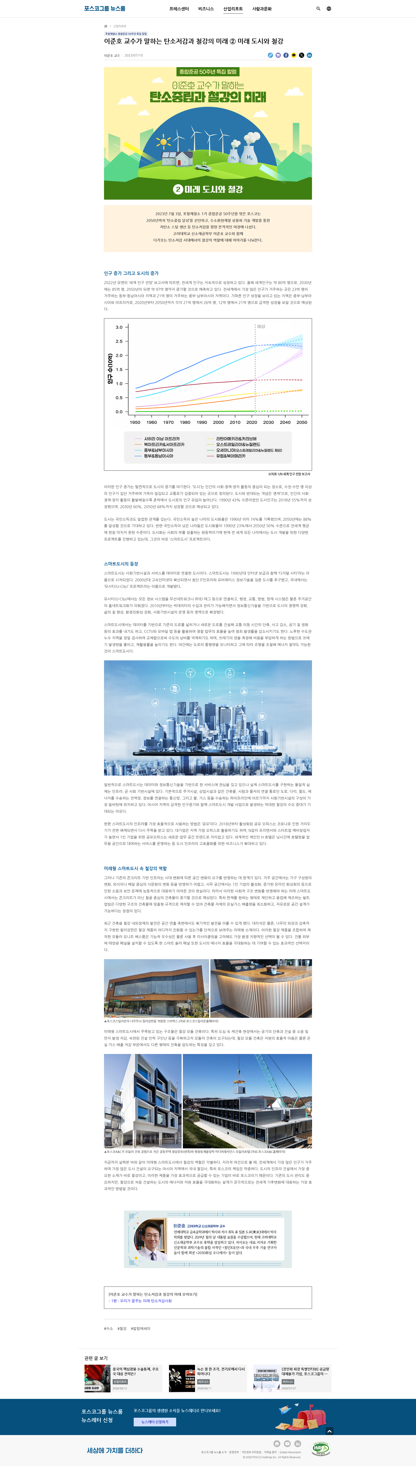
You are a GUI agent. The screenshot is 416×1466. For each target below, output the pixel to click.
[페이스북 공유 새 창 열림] (286, 55)
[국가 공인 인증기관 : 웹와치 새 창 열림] (321, 1449)
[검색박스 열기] (318, 8)
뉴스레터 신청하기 (154, 1422)
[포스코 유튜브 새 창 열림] (287, 1443)
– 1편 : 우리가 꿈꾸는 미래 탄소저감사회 (140, 1301)
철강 (123, 1328)
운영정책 (234, 1452)
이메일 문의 (270, 1452)
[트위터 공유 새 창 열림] (301, 55)
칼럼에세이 (141, 1328)
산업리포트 (233, 8)
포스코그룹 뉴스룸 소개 (213, 1452)
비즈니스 (206, 8)
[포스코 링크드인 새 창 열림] (297, 1443)
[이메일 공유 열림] (278, 55)
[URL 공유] (270, 55)
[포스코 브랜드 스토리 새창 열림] (115, 1453)
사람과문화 (262, 8)
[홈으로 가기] (106, 26)
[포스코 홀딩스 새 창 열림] (276, 1443)
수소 (109, 1328)
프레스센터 (179, 8)
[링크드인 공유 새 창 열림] (309, 55)
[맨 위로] (329, 1431)
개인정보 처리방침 (251, 1452)
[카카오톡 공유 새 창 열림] (293, 55)
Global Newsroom (290, 1452)
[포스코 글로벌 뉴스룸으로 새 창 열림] (329, 8)
